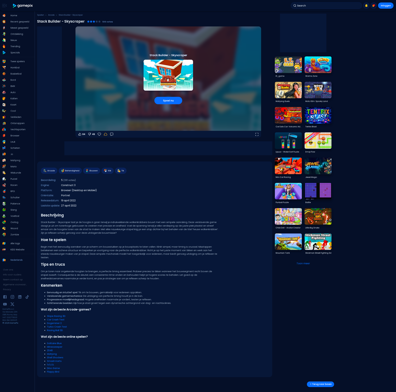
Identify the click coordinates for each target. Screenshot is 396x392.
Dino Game (53, 368)
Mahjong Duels (283, 101)
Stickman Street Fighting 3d (318, 253)
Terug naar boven (322, 384)
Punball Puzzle (282, 202)
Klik (109, 170)
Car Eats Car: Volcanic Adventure (289, 126)
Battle (308, 202)
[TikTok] (27, 297)
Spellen (40, 15)
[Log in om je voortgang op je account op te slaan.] (105, 134)
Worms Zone (311, 76)
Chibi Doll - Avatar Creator (288, 227)
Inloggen (386, 5)
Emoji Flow (310, 151)
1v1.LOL (50, 364)
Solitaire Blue (54, 343)
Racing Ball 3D (55, 330)
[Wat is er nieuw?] (366, 5)
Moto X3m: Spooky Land (316, 101)
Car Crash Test (56, 319)
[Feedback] (112, 134)
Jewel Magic (311, 177)
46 (93, 134)
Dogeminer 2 (54, 323)
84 (83, 134)
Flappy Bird (53, 371)
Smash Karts (54, 361)
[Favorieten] (374, 5)
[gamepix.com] (23, 5)
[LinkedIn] (19, 297)
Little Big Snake (312, 227)
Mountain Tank (283, 253)
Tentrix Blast (311, 126)
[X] (12, 305)
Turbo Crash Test (57, 326)
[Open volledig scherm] (257, 134)
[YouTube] (4, 305)
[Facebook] (4, 297)
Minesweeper (54, 346)
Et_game (280, 76)
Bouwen (94, 170)
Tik (122, 170)
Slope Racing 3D (56, 316)
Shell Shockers (55, 357)
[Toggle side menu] (4, 5)
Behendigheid (72, 170)
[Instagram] (12, 297)
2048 (50, 350)
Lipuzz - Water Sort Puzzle (287, 151)
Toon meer (303, 263)
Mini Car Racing (283, 177)
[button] (16, 15)
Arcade (51, 15)
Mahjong (52, 354)
